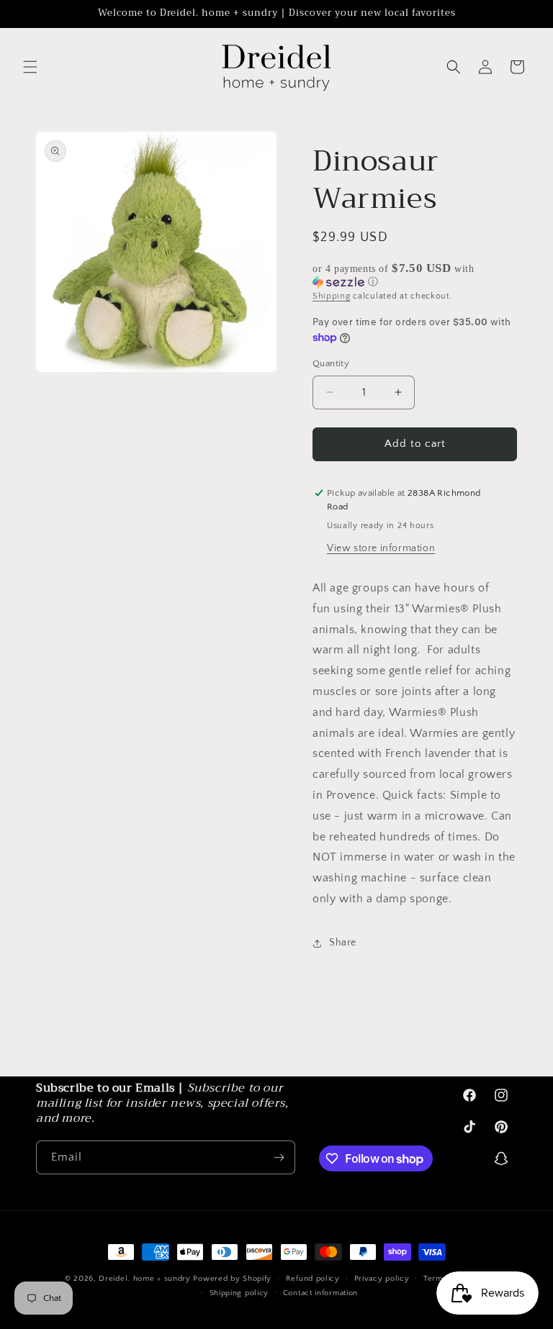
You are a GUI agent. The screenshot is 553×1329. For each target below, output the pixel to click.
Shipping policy (239, 1293)
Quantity (331, 363)
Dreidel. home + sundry (144, 1278)
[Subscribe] (279, 1157)
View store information (381, 548)
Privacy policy (382, 1278)
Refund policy (313, 1278)
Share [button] (342, 942)
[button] (30, 67)
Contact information (320, 1293)
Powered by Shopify (232, 1278)
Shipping (332, 296)
